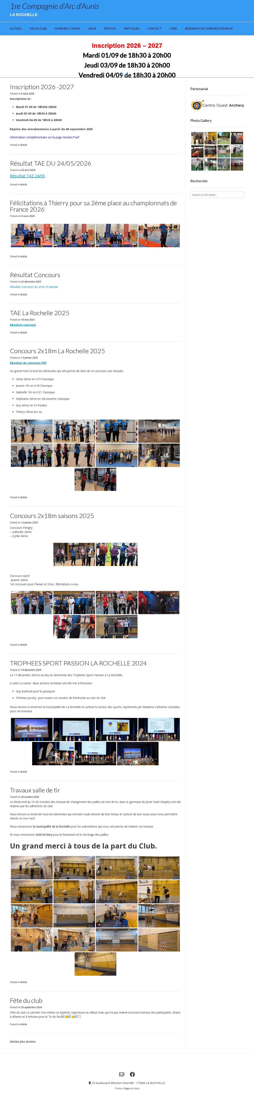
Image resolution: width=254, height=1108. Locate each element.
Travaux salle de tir (35, 790)
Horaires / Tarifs (67, 28)
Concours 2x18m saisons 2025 (52, 515)
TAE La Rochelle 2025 (39, 313)
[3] (128, 74)
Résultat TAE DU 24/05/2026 (50, 163)
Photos (110, 28)
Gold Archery (44, 834)
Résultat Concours (35, 275)
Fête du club (26, 1000)
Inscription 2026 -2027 (42, 87)
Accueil (16, 28)
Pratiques (132, 28)
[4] (131, 74)
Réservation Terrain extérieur (209, 28)
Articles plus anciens (23, 1041)
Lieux (92, 28)
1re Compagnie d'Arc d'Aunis (54, 6)
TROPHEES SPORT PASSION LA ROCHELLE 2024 (78, 663)
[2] (125, 74)
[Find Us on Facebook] (132, 1074)
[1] (122, 74)
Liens (173, 28)
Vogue (127, 1088)
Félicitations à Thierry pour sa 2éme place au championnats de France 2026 (93, 206)
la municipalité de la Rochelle (51, 826)
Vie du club (38, 28)
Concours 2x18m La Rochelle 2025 (57, 351)
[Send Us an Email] (121, 1074)
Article (23, 145)
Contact (154, 28)
